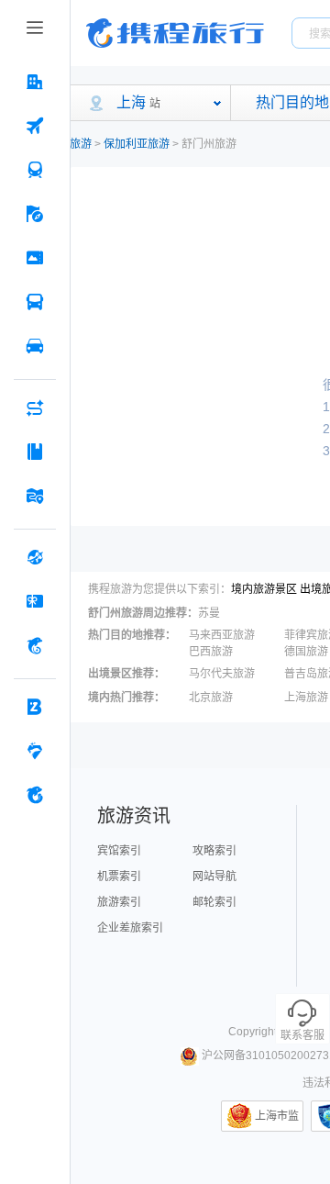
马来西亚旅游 (222, 635)
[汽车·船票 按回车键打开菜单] (35, 302)
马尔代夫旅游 (222, 673)
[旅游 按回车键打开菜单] (35, 214)
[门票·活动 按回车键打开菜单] (35, 258)
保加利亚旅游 (137, 144)
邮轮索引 (214, 902)
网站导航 (214, 876)
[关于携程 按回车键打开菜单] (35, 795)
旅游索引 (119, 902)
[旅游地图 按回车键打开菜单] (35, 495)
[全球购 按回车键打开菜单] (35, 557)
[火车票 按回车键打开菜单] (35, 170)
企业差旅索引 (130, 928)
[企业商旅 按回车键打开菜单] (35, 706)
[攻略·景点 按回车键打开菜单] (35, 451)
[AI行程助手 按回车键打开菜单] (35, 407)
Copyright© (256, 1031)
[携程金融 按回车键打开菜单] (35, 645)
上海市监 (277, 1116)
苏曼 (209, 613)
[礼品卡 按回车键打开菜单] (35, 601)
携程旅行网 (175, 33)
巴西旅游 (211, 651)
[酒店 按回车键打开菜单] (35, 81)
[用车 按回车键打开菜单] (35, 346)
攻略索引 (214, 850)
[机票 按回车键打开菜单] (35, 125)
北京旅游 (211, 697)
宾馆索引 (119, 850)
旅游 (81, 144)
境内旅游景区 (264, 589)
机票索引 (119, 876)
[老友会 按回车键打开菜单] (35, 751)
